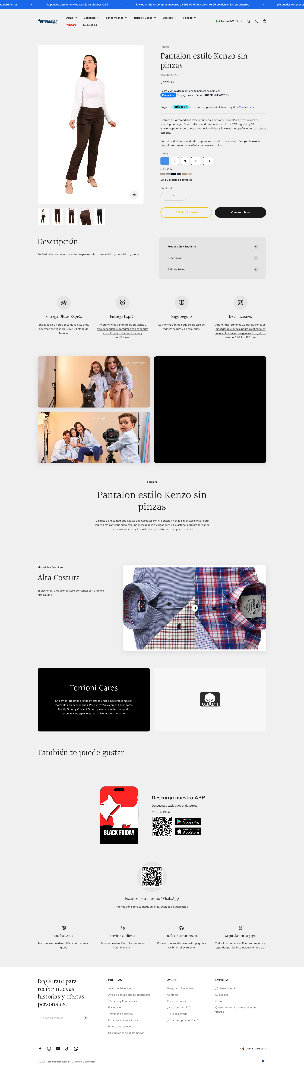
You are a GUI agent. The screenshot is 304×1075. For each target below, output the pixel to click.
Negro (173, 174)
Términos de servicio (120, 1013)
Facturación (115, 1007)
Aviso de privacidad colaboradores (129, 994)
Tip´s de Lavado (177, 1013)
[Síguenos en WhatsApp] (76, 1048)
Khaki (184, 174)
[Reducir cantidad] (166, 196)
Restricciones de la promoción (126, 1032)
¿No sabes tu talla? (178, 1007)
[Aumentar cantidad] (182, 196)
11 (196, 160)
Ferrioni (165, 46)
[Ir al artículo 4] (85, 217)
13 (208, 160)
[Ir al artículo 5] (99, 217)
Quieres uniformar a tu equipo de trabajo (235, 1009)
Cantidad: (166, 188)
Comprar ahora (240, 212)
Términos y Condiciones (122, 1001)
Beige (162, 174)
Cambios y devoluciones (123, 1020)
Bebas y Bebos (143, 17)
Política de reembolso (121, 1026)
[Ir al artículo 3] (71, 217)
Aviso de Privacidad (120, 988)
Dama (69, 17)
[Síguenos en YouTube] (58, 1048)
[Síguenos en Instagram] (49, 1048)
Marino (179, 174)
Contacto (172, 994)
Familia (187, 17)
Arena (190, 174)
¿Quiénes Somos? (226, 988)
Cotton (219, 1001)
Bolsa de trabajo (177, 1001)
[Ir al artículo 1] (43, 217)
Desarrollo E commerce (83, 1061)
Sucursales (90, 24)
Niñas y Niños (115, 17)
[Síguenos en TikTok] (67, 1048)
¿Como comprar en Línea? (182, 1020)
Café (168, 174)
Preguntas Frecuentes (180, 988)
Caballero (90, 17)
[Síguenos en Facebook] (40, 1048)
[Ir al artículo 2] (57, 217)
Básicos (168, 17)
